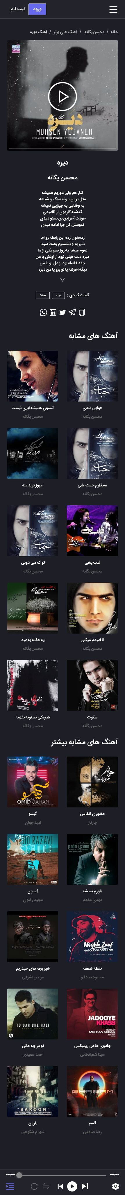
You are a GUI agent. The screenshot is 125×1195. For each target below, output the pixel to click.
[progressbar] (62, 1175)
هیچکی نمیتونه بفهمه (33, 717)
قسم (92, 1123)
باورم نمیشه (92, 891)
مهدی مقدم (92, 900)
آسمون (32, 891)
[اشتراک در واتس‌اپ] (43, 314)
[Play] (85, 1186)
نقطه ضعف (92, 968)
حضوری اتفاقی (92, 814)
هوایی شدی (92, 408)
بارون (32, 1123)
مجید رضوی (33, 900)
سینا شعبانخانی (92, 1054)
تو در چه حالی (33, 1046)
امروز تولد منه (32, 485)
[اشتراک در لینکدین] (53, 314)
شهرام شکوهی (32, 1132)
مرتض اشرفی (33, 977)
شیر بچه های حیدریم (33, 968)
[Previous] (60, 1186)
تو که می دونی (33, 562)
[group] (62, 1182)
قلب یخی (92, 562)
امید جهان (33, 822)
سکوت (92, 717)
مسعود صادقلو (92, 977)
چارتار (92, 822)
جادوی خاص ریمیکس (92, 1046)
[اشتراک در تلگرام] (72, 314)
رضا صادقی (92, 1132)
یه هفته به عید (32, 640)
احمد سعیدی (32, 1054)
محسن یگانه (92, 416)
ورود (37, 9)
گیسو (32, 814)
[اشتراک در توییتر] (62, 314)
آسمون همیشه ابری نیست (33, 408)
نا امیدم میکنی (92, 640)
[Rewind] (72, 1186)
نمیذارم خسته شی (92, 485)
